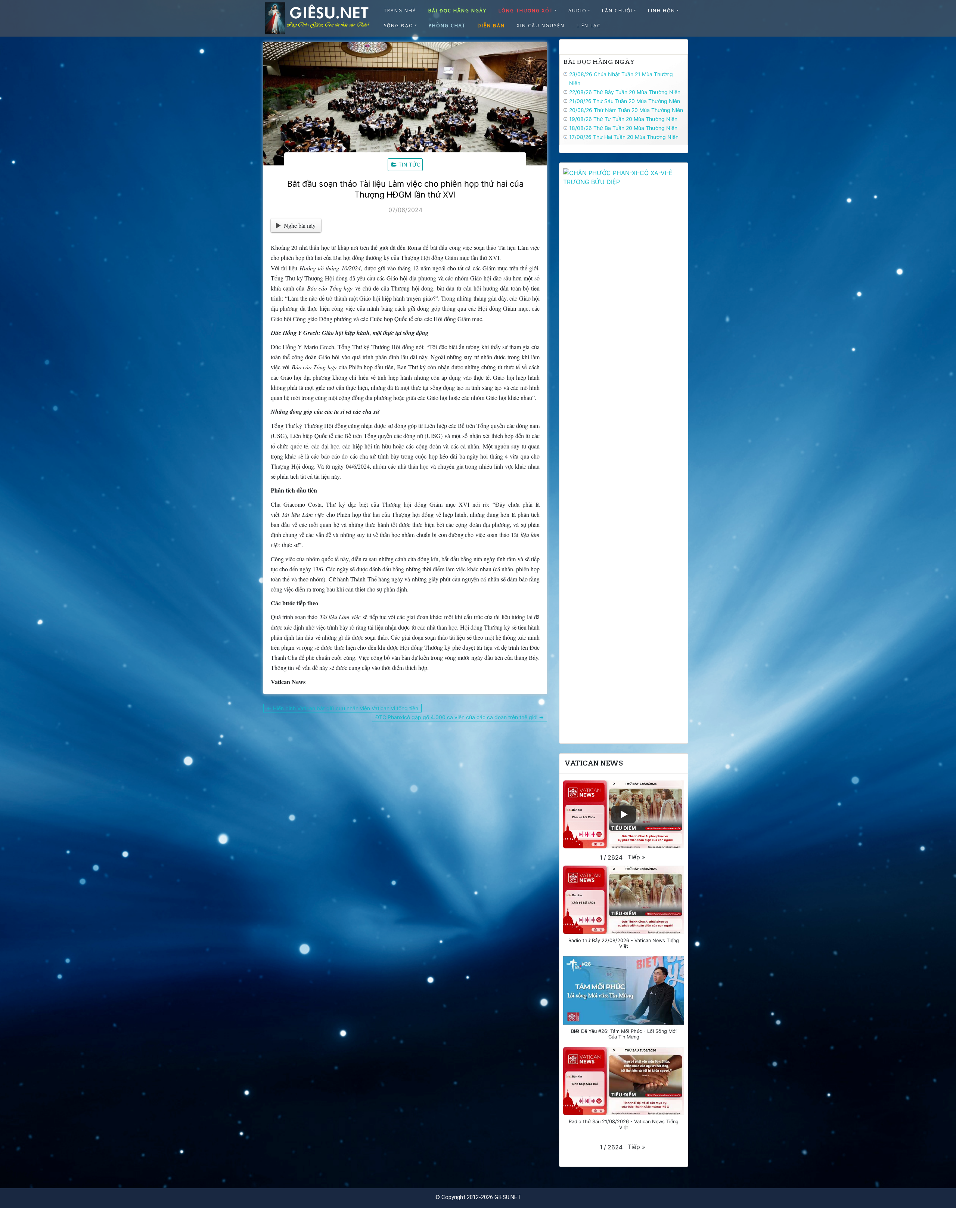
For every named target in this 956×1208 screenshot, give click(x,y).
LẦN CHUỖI (617, 10)
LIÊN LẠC (589, 25)
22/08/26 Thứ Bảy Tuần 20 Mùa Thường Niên (624, 92)
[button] (636, 857)
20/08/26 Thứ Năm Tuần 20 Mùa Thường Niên (626, 110)
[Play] (623, 814)
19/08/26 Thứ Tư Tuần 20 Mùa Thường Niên (623, 119)
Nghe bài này (300, 225)
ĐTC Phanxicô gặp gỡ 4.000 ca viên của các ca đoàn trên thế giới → (459, 717)
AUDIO (577, 10)
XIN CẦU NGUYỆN (541, 25)
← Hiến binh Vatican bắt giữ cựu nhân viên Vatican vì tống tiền (342, 708)
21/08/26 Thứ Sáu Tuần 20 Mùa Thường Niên (624, 101)
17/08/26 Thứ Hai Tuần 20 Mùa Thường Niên (624, 137)
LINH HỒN (661, 10)
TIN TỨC (409, 164)
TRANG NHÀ (400, 10)
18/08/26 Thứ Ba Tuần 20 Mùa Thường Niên (623, 128)
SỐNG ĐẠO (398, 25)
